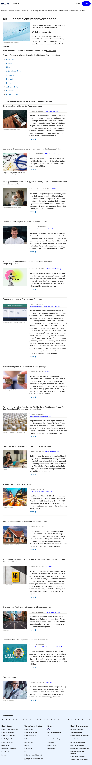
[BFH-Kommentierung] (15, 162)
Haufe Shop (51, 50)
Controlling (11, 75)
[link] (4, 11)
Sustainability (12, 94)
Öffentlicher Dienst (14, 71)
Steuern (9, 63)
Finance (9, 67)
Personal (10, 59)
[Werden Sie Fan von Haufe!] (48, 729)
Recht (8, 83)
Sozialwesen (11, 91)
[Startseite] (5, 3)
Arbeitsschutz (12, 87)
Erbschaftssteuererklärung (14, 173)
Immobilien (11, 79)
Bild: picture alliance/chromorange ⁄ (13, 172)
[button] (86, 3)
